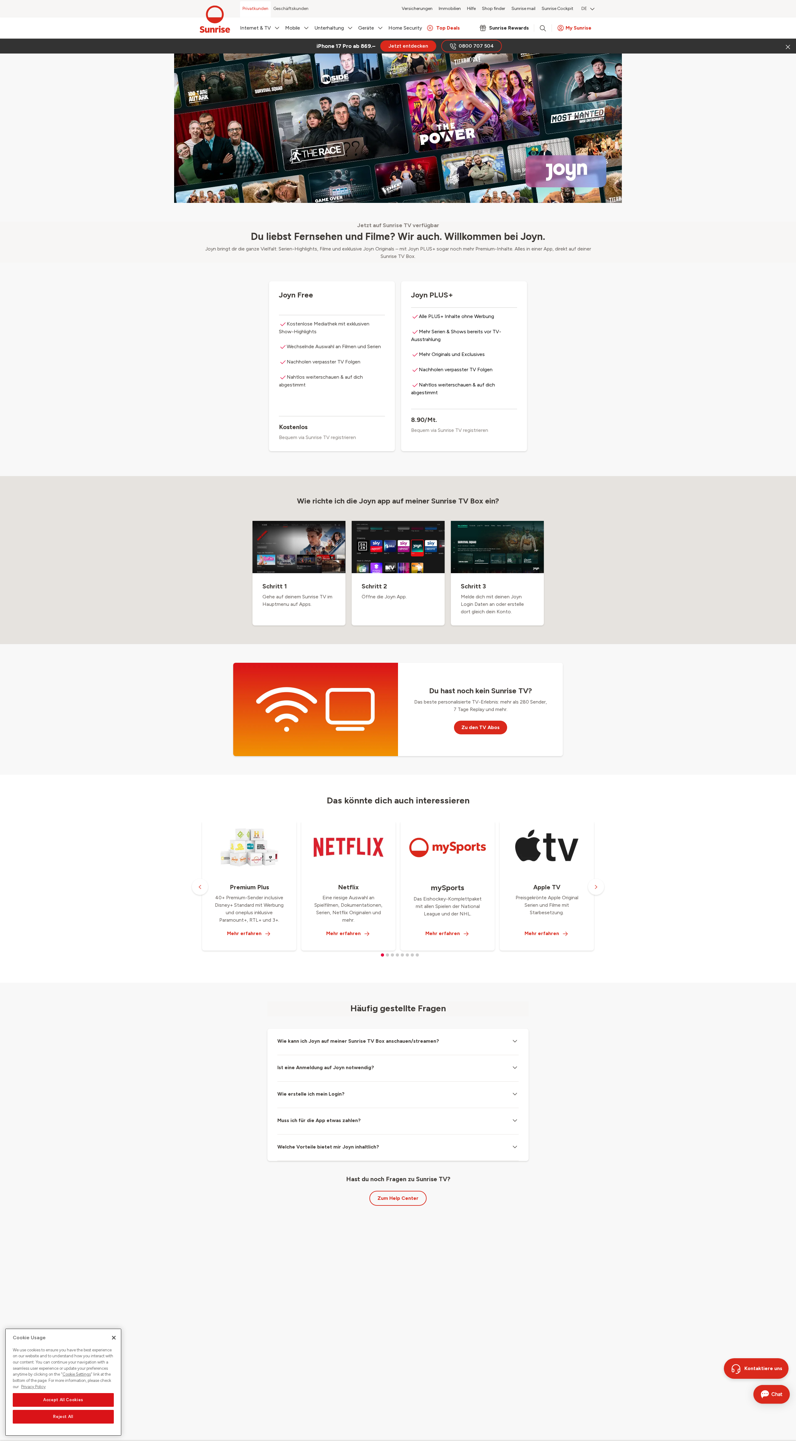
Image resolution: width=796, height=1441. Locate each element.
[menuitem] (588, 9)
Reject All (63, 1416)
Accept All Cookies (63, 1399)
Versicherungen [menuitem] (417, 8)
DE (584, 8)
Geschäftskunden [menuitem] (290, 8)
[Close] (114, 1338)
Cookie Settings (76, 1374)
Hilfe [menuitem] (471, 8)
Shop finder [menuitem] (493, 8)
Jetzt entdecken (408, 46)
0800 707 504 (476, 46)
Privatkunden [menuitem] (255, 8)
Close (787, 46)
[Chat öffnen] (771, 1394)
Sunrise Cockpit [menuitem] (557, 8)
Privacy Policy (33, 1386)
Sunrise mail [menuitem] (523, 8)
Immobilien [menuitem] (450, 8)
